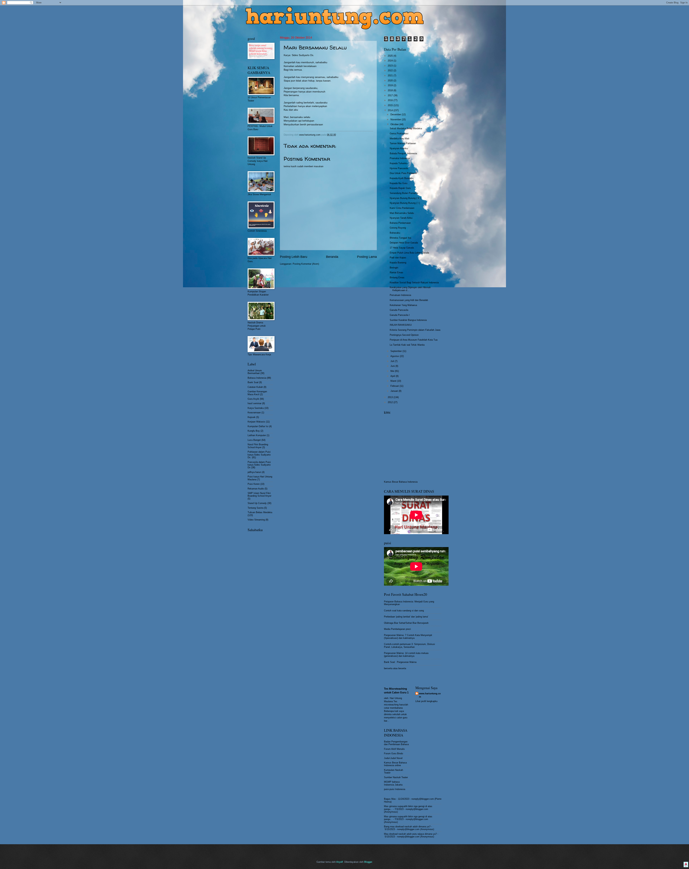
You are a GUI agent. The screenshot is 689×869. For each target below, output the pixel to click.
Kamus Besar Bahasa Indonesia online (395, 764)
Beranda (332, 257)
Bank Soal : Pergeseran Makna (400, 662)
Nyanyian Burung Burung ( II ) (405, 198)
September (396, 351)
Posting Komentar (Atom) (306, 263)
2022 (390, 70)
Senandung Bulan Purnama (404, 193)
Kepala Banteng (398, 262)
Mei (392, 371)
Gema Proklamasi (399, 133)
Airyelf (339, 862)
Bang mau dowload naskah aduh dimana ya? (407, 826)
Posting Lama (367, 257)
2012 (390, 402)
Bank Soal (253, 382)
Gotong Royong (398, 227)
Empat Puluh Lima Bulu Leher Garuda (409, 252)
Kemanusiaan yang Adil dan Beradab (409, 300)
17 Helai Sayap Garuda (402, 247)
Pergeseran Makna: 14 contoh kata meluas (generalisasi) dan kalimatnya (406, 654)
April (393, 376)
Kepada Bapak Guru (400, 188)
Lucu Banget (254, 440)
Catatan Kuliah (255, 387)
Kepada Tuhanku (398, 163)
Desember (396, 114)
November (396, 119)
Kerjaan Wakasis (256, 421)
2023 (390, 65)
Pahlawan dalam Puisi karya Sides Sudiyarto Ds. (259, 454)
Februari (395, 386)
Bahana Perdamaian (400, 223)
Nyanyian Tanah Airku (401, 218)
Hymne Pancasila (399, 168)
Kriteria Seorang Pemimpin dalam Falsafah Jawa (415, 330)
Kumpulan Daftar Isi (258, 426)
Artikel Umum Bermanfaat (255, 372)
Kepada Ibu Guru (398, 183)
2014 (390, 110)
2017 (390, 95)
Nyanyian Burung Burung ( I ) (405, 203)
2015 (390, 105)
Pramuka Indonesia (400, 158)
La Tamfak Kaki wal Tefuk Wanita (407, 344)
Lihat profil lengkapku (426, 701)
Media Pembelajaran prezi (397, 629)
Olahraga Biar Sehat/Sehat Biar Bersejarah (406, 623)
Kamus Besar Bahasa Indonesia (401, 481)
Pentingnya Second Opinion (404, 335)
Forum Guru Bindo (393, 753)
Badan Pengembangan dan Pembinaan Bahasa (396, 743)
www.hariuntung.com (430, 695)
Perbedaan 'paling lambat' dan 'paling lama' (406, 616)
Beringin (394, 267)
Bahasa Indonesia (257, 378)
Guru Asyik (253, 399)
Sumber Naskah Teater (396, 777)
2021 (390, 75)
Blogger (368, 862)
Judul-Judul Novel (393, 758)
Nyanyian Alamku (399, 148)
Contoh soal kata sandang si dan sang (404, 610)
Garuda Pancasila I (400, 315)
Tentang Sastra (255, 507)
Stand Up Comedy (257, 503)
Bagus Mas (390, 799)
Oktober (394, 124)
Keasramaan (254, 412)
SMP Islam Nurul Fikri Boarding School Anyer (259, 494)
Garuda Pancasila (399, 310)
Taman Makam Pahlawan (403, 143)
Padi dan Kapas (398, 257)
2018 (390, 90)
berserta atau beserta (395, 668)
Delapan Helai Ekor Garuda (404, 242)
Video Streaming (256, 519)
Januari (394, 391)
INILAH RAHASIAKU (401, 325)
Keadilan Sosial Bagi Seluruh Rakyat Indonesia (414, 282)
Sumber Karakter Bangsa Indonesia (408, 320)
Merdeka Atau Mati (399, 138)
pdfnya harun (254, 472)
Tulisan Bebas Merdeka (260, 512)
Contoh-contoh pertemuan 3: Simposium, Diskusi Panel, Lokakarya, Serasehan (409, 645)
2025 (390, 55)
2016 (390, 100)
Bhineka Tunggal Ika (400, 237)
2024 (390, 60)
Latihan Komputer (257, 435)
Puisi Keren (254, 484)
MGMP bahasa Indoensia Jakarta (393, 783)
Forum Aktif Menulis (394, 749)
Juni (392, 366)
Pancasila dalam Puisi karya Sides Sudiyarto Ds (259, 465)
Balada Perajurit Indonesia (403, 153)
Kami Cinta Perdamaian (402, 208)
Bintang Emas (397, 277)
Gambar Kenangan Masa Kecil (257, 393)
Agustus (395, 356)
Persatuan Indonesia (400, 295)
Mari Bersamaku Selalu (402, 213)
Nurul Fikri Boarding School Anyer (258, 446)
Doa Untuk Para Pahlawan (403, 173)
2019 (390, 85)
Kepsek (252, 417)
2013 (390, 397)
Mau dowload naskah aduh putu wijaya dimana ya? (410, 834)
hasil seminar (254, 403)
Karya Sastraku (256, 408)
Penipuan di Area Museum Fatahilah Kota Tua (413, 339)
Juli (392, 361)
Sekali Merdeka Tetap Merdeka (406, 128)
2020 (390, 80)
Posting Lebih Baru (293, 257)
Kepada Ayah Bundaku (401, 178)
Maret (393, 381)
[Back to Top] (686, 865)
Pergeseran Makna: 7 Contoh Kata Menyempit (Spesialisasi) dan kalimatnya (408, 636)
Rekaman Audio (256, 488)
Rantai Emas (396, 272)
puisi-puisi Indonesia (394, 789)
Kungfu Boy (254, 430)
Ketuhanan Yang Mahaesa (403, 305)
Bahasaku (395, 232)
